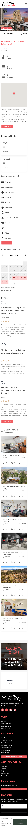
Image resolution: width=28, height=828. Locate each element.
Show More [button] (7, 126)
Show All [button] (7, 243)
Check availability (20, 822)
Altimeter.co (5, 752)
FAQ (2, 771)
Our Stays (4, 721)
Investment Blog (6, 750)
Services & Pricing (6, 740)
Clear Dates (7, 290)
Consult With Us (6, 748)
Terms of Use (5, 773)
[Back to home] (8, 4)
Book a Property (6, 723)
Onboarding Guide (6, 745)
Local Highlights (6, 726)
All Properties (8, 33)
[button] (26, 4)
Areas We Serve (6, 743)
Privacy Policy (5, 776)
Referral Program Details (14, 789)
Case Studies (5, 738)
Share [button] (25, 33)
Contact (3, 768)
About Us (4, 766)
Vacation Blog (5, 728)
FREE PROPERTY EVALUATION (14, 756)
